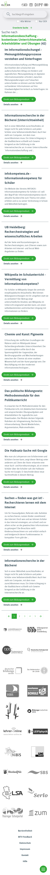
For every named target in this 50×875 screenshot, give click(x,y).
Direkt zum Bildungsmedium (16, 99)
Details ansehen (11, 104)
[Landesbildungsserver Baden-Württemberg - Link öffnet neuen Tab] (12, 630)
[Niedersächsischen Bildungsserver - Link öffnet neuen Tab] (12, 752)
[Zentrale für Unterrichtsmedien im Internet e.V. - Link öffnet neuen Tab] (37, 813)
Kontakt (25, 855)
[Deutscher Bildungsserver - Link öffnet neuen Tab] (12, 670)
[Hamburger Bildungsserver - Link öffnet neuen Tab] (12, 691)
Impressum (25, 849)
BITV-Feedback (25, 837)
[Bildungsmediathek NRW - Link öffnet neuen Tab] (37, 711)
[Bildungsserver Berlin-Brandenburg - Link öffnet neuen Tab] (37, 630)
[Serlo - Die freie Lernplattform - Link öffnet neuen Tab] (37, 792)
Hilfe (25, 861)
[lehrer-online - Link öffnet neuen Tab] (12, 731)
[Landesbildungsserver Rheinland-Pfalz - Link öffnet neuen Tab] (12, 772)
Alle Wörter (26, 21)
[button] (43, 869)
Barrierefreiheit (25, 831)
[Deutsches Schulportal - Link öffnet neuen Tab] (37, 650)
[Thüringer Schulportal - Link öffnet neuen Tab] (12, 813)
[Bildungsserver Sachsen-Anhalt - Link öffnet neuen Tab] (12, 792)
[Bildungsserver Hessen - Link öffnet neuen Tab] (12, 711)
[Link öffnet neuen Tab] (41, 4)
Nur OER (43, 21)
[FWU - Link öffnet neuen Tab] (37, 670)
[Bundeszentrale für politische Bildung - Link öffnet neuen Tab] (12, 650)
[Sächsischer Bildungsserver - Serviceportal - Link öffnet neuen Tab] (37, 772)
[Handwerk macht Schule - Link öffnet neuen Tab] (37, 691)
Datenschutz (25, 843)
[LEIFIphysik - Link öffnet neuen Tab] (37, 731)
